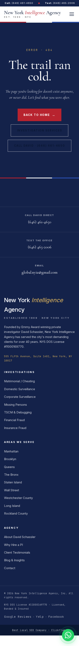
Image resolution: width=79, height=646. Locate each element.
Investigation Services (39, 130)
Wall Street (11, 490)
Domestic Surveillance (19, 389)
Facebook (56, 616)
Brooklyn (10, 459)
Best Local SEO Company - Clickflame (39, 630)
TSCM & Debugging (18, 412)
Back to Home (39, 115)
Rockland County (16, 513)
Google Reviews (17, 616)
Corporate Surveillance (20, 397)
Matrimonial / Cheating (19, 381)
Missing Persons (15, 405)
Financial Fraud (14, 420)
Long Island (12, 506)
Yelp (40, 616)
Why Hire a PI (13, 545)
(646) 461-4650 (19, 3)
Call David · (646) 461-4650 (39, 145)
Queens (9, 467)
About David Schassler (19, 537)
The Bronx (11, 475)
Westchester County (18, 498)
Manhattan (11, 451)
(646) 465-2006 (60, 3)
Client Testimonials (17, 552)
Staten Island (13, 482)
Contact (9, 568)
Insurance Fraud (15, 428)
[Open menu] (71, 14)
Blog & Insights (14, 560)
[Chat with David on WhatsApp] (68, 635)
